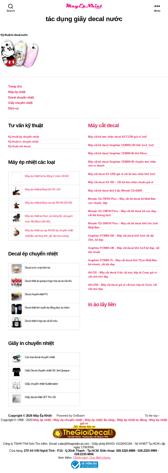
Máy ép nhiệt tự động (132, 420)
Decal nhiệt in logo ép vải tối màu (41, 320)
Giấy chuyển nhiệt (20, 102)
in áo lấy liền (102, 304)
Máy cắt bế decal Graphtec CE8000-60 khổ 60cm (117, 153)
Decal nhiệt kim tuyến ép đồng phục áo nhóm (47, 307)
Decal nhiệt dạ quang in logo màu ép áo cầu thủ (48, 280)
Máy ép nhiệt (16, 92)
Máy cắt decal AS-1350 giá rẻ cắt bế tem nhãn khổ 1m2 (121, 174)
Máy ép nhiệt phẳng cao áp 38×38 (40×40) (48, 202)
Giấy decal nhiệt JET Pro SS (40, 397)
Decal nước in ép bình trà (37, 267)
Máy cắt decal (103, 125)
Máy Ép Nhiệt (42, 415)
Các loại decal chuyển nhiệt (40, 357)
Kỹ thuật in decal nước (14, 34)
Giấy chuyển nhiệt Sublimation (41, 383)
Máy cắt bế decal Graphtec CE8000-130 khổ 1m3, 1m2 (120, 145)
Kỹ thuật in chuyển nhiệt (23, 141)
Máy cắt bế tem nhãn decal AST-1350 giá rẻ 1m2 (117, 136)
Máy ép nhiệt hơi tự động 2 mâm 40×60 (47, 176)
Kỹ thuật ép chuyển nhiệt (23, 136)
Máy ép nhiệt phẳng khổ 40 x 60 (42, 189)
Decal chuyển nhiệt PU (36, 294)
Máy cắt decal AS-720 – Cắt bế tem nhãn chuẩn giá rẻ (120, 182)
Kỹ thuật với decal (19, 146)
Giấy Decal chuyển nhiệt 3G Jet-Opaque (47, 370)
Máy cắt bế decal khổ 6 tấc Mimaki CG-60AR (115, 190)
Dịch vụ (13, 108)
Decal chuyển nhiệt (21, 97)
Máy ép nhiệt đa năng (100, 420)
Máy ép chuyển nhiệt (67, 420)
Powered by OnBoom (71, 415)
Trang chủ (15, 86)
